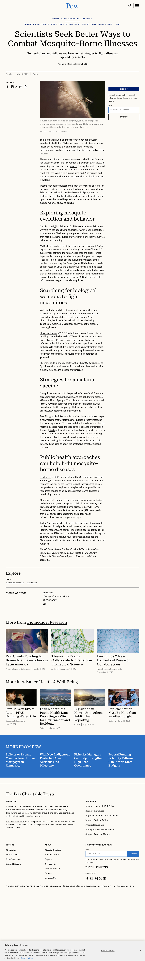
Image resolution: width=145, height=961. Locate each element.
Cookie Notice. (27, 958)
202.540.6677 (49, 600)
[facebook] (7, 86)
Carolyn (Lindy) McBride (53, 226)
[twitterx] (16, 86)
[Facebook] (87, 878)
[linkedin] (12, 86)
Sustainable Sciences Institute (68, 510)
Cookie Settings (108, 950)
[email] (20, 86)
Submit (124, 117)
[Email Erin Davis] (44, 603)
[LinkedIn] (96, 878)
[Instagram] (91, 878)
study (52, 430)
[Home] (30, 794)
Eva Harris (45, 476)
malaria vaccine (83, 400)
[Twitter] (100, 878)
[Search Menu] (130, 5)
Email (110, 105)
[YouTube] (104, 878)
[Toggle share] (137, 79)
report (73, 166)
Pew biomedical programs (80, 192)
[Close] (140, 951)
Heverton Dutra (48, 333)
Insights (10, 845)
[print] (25, 86)
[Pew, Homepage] (72, 5)
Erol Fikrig (45, 416)
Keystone (45, 179)
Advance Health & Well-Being (50, 681)
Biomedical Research (47, 622)
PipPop (52, 259)
